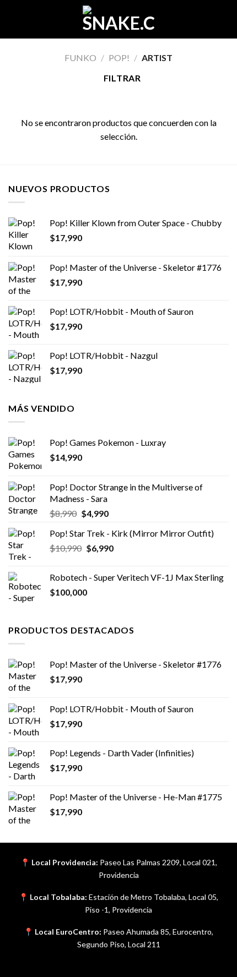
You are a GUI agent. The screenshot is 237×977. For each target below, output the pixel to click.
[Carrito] (223, 19)
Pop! (119, 57)
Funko (80, 57)
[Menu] (14, 19)
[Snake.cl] (118, 19)
